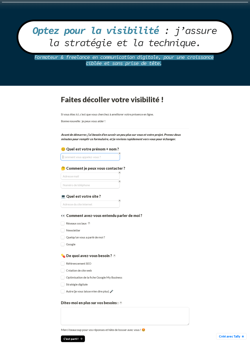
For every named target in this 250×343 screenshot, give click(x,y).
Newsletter (73, 230)
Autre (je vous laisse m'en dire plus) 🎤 (89, 291)
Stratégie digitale (77, 284)
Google (70, 244)
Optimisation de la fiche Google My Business (94, 277)
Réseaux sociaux (76, 223)
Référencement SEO (78, 263)
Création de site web (79, 270)
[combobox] (90, 185)
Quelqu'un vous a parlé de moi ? (85, 237)
